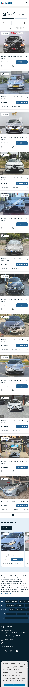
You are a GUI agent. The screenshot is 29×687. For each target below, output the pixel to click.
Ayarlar (21, 684)
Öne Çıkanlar (7, 528)
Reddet (14, 684)
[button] (9, 515)
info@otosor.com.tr (9, 643)
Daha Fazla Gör (6, 593)
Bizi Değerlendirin (9, 646)
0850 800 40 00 (8, 640)
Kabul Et (7, 684)
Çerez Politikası (13, 681)
